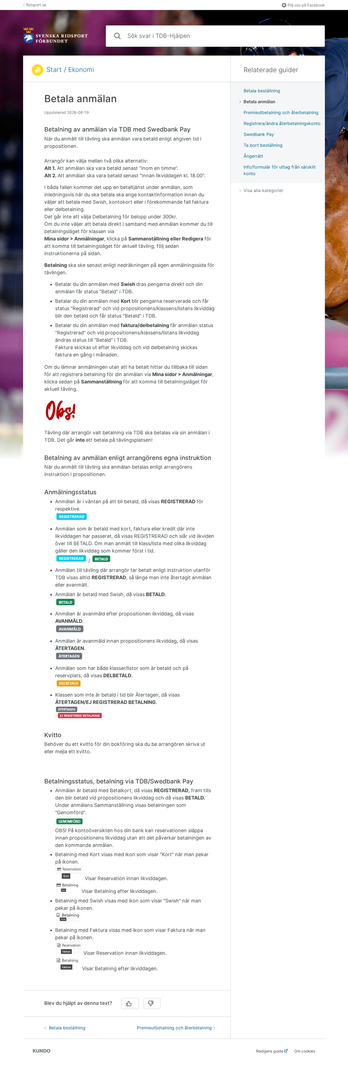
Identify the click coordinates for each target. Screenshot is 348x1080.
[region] (126, 539)
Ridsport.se (36, 4)
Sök (311, 36)
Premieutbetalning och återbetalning (174, 1027)
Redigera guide (269, 1051)
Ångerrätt (253, 156)
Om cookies (304, 1051)
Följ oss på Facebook (306, 5)
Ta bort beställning (263, 145)
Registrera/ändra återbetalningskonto (282, 123)
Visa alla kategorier (263, 190)
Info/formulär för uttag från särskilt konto (280, 170)
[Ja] (130, 1003)
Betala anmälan (259, 101)
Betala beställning (67, 1027)
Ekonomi (81, 70)
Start (54, 70)
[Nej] (152, 1003)
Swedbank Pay (259, 134)
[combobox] (215, 36)
